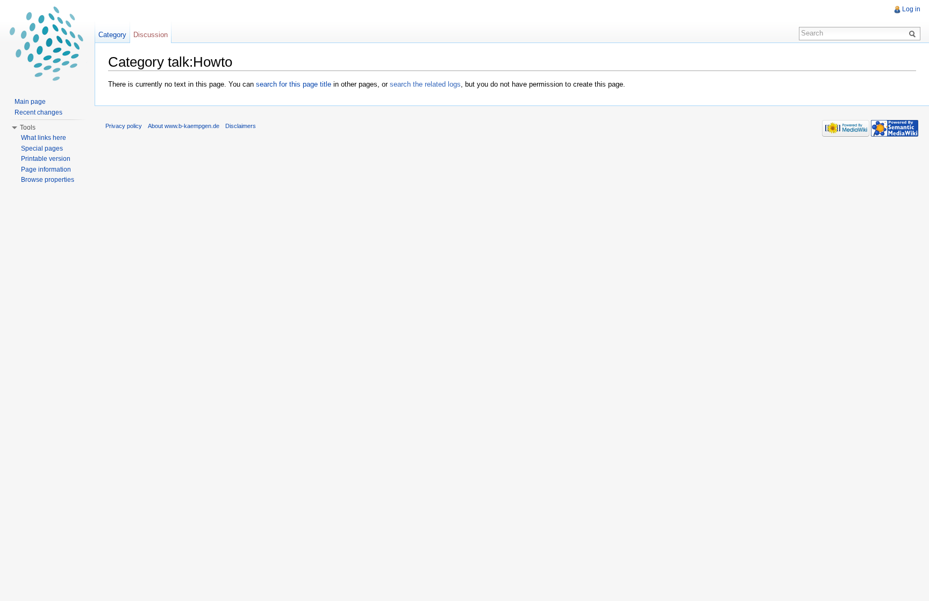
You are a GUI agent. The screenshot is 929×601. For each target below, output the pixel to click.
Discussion (150, 35)
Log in (911, 9)
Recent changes (38, 112)
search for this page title (293, 84)
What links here (43, 138)
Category (112, 35)
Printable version (45, 158)
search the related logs (425, 84)
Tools (27, 127)
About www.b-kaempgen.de (183, 126)
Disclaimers (240, 126)
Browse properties (47, 179)
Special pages (42, 148)
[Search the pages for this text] (914, 33)
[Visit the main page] (47, 43)
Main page (30, 101)
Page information (46, 169)
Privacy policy (123, 126)
